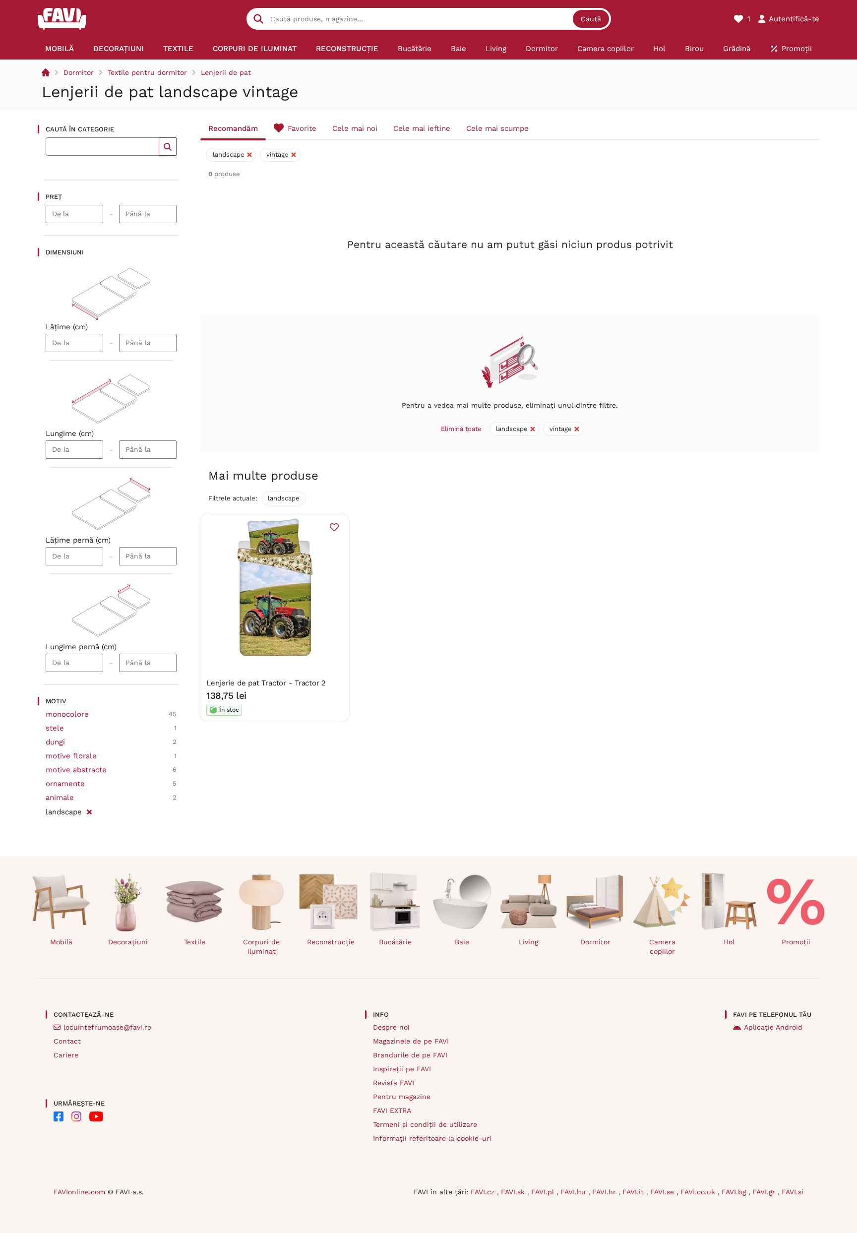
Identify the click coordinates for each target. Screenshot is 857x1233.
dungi (55, 742)
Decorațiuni (128, 942)
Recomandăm (233, 128)
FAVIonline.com (79, 1192)
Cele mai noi (354, 128)
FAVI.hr (605, 1192)
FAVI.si (792, 1192)
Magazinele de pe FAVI (411, 1041)
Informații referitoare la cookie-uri (432, 1138)
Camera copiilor (662, 946)
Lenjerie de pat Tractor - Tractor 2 (266, 682)
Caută (591, 19)
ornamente (65, 783)
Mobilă (61, 942)
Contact (67, 1041)
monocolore (67, 714)
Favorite (302, 128)
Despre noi (391, 1027)
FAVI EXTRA (392, 1110)
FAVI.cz (484, 1192)
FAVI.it (634, 1192)
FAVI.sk (514, 1192)
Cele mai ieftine (421, 128)
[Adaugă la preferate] (334, 527)
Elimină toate (461, 428)
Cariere (66, 1055)
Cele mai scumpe (497, 128)
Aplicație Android (773, 1027)
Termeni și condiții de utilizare (425, 1124)
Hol (729, 942)
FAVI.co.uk (699, 1192)
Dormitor (78, 72)
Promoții (796, 942)
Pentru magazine (401, 1097)
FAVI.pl (543, 1192)
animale (60, 797)
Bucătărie (395, 942)
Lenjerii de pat (226, 72)
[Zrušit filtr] (89, 810)
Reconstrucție (331, 942)
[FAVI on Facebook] (58, 1116)
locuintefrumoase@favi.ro (107, 1027)
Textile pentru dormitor (147, 72)
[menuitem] (60, 49)
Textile (194, 942)
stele (55, 728)
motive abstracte (76, 769)
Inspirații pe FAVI (402, 1069)
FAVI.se (663, 1192)
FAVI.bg (735, 1192)
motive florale (71, 755)
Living (528, 942)
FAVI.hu (574, 1192)
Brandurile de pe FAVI (410, 1055)
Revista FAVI (393, 1083)
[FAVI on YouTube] (96, 1116)
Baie (462, 942)
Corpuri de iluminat (261, 946)
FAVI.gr (765, 1192)
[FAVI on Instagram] (76, 1116)
